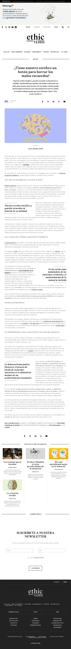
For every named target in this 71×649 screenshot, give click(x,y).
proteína (25, 323)
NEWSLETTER (57, 620)
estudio (30, 351)
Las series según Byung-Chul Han (23, 1)
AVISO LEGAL (42, 636)
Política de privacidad (39, 557)
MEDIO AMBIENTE (16, 52)
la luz (15, 251)
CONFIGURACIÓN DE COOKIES (37, 637)
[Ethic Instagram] (9, 27)
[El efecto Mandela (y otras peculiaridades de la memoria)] (35, 453)
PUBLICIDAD (35, 620)
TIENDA (56, 27)
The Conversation (54, 425)
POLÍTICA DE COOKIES (56, 636)
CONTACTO (13, 623)
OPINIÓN (46, 52)
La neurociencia (10, 243)
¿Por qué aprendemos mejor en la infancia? (58, 464)
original (7, 427)
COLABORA (35, 623)
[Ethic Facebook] (3, 27)
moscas (57, 251)
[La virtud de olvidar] (12, 484)
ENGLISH (28, 27)
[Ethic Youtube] (12, 27)
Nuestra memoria (10, 186)
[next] (68, 1)
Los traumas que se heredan (12, 463)
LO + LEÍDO (64, 52)
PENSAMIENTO (36, 52)
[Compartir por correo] (64, 102)
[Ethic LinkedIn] (16, 27)
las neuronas (34, 323)
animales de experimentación (53, 321)
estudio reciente (37, 289)
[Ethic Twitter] (6, 27)
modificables (60, 325)
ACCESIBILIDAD (30, 636)
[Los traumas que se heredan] (12, 453)
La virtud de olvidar (12, 494)
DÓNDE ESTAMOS (35, 625)
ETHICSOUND (46, 27)
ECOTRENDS (9, 605)
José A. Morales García (35, 148)
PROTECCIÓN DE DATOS (15, 636)
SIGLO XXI (7, 52)
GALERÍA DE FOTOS (57, 623)
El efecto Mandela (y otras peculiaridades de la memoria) (35, 465)
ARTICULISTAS (13, 620)
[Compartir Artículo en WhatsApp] (59, 102)
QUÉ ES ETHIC (13, 618)
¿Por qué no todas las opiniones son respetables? (51, 1)
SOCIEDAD (27, 52)
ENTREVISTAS (55, 52)
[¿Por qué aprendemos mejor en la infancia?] (58, 453)
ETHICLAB (36, 27)
